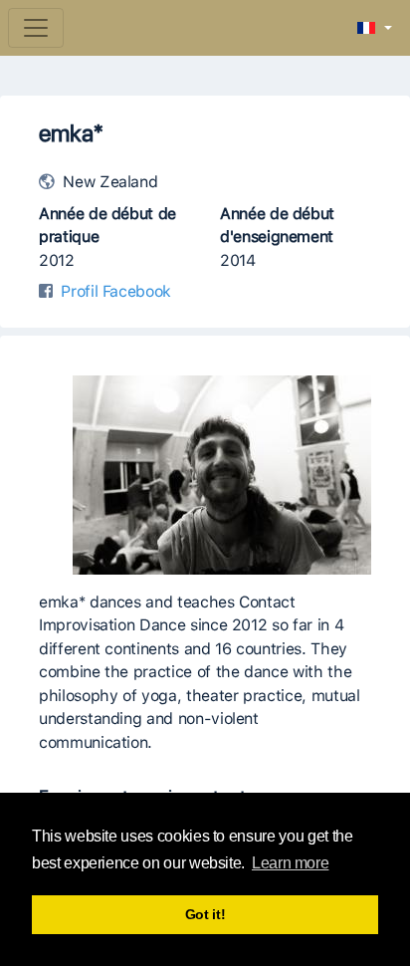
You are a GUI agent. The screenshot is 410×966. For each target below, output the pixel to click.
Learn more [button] (290, 862)
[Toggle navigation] (36, 28)
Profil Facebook (116, 291)
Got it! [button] (205, 914)
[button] (374, 29)
